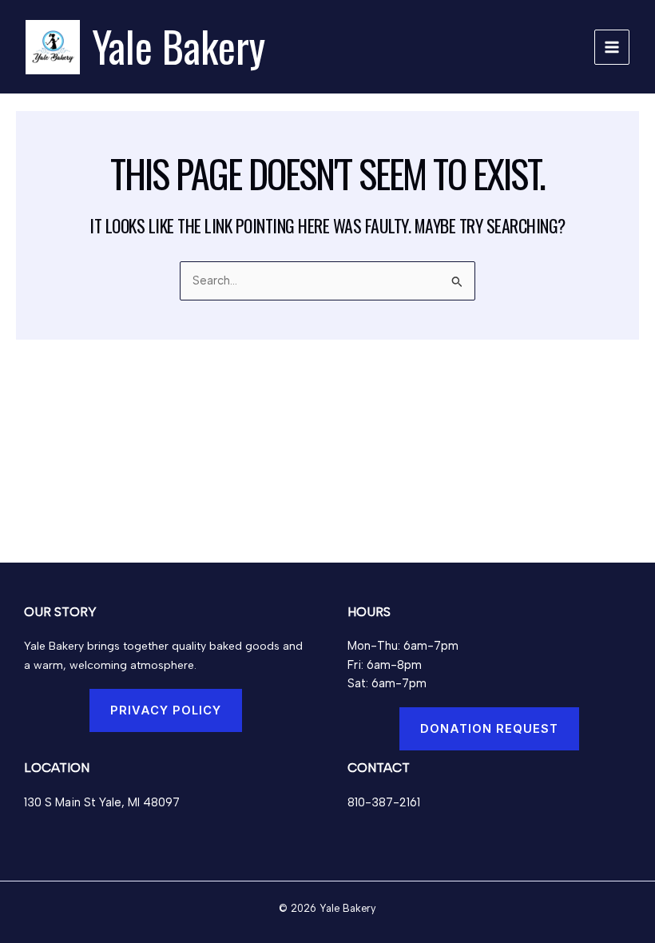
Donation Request (489, 729)
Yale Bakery (178, 46)
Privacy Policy (165, 710)
